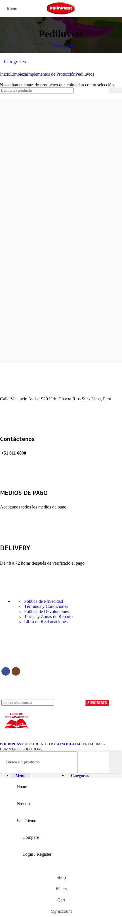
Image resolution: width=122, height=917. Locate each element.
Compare (30, 837)
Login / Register (36, 854)
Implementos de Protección (51, 74)
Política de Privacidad (43, 601)
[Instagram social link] (16, 671)
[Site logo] (61, 15)
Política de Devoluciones (46, 611)
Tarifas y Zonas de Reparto (48, 616)
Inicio (5, 74)
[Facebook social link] (5, 671)
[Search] (115, 90)
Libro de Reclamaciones (46, 621)
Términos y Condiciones (46, 606)
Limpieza (18, 74)
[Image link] (44, 653)
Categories (63, 46)
